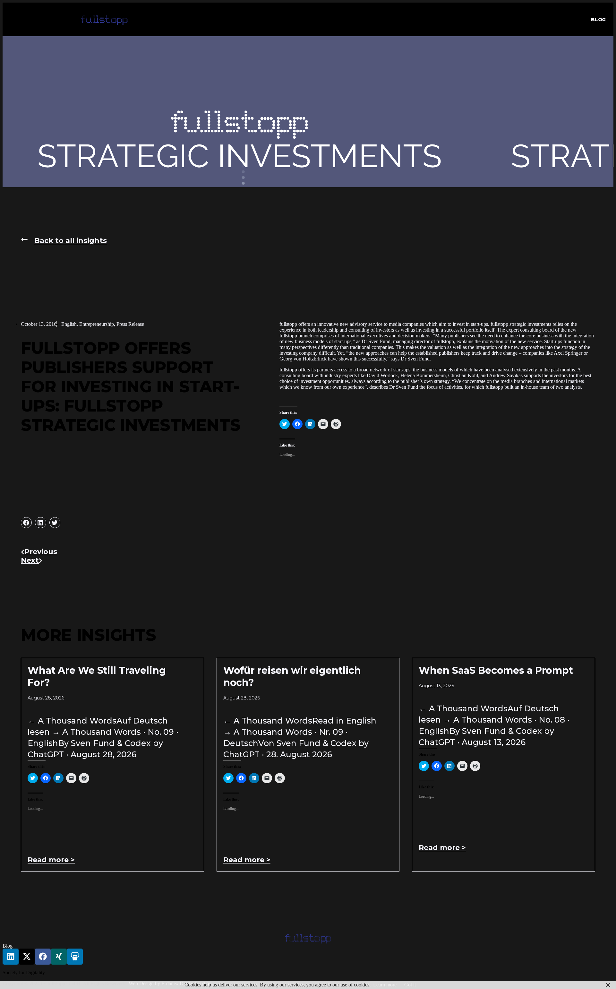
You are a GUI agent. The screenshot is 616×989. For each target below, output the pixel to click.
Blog (598, 19)
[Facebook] (43, 957)
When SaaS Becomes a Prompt (496, 670)
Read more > (51, 859)
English (69, 324)
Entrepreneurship (96, 324)
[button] (104, 19)
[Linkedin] (11, 957)
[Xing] (59, 957)
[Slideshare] (75, 957)
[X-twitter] (27, 957)
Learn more (385, 984)
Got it (410, 984)
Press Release (130, 324)
